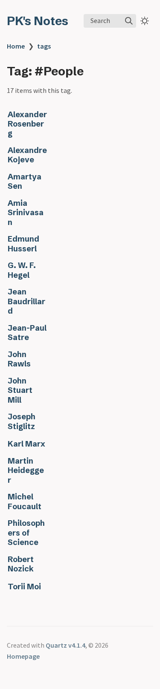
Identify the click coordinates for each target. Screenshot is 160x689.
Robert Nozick (21, 564)
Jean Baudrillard (26, 301)
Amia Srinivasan (26, 213)
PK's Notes (37, 21)
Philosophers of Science (26, 533)
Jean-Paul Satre (27, 332)
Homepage (23, 656)
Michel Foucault (24, 501)
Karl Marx (26, 444)
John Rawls (19, 359)
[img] (129, 21)
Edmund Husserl (23, 243)
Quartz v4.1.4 (65, 645)
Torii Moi (24, 586)
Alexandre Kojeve (27, 155)
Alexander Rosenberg (27, 124)
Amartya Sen (24, 181)
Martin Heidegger (26, 470)
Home (16, 46)
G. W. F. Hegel (22, 270)
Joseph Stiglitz (21, 421)
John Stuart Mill (20, 390)
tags (44, 46)
